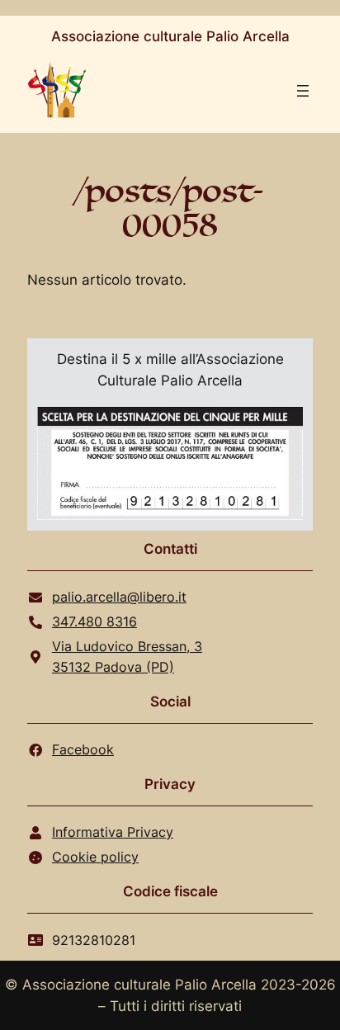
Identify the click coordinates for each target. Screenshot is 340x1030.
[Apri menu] (303, 91)
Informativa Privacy (112, 832)
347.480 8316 (94, 621)
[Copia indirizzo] (285, 657)
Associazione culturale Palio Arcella (170, 36)
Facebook (83, 749)
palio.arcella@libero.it (119, 596)
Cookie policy (95, 856)
